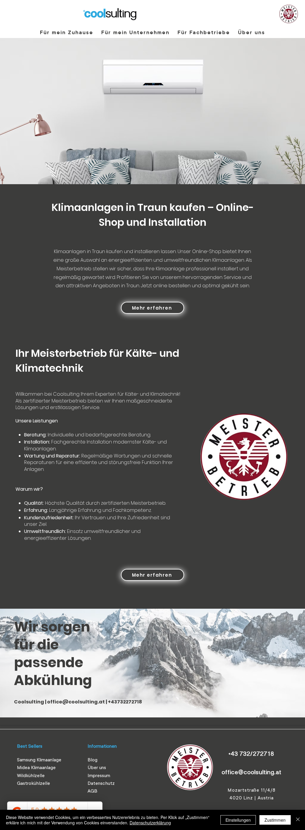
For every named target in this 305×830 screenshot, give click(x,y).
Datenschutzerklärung (150, 823)
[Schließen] (297, 820)
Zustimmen (275, 820)
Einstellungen (238, 820)
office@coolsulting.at (76, 701)
